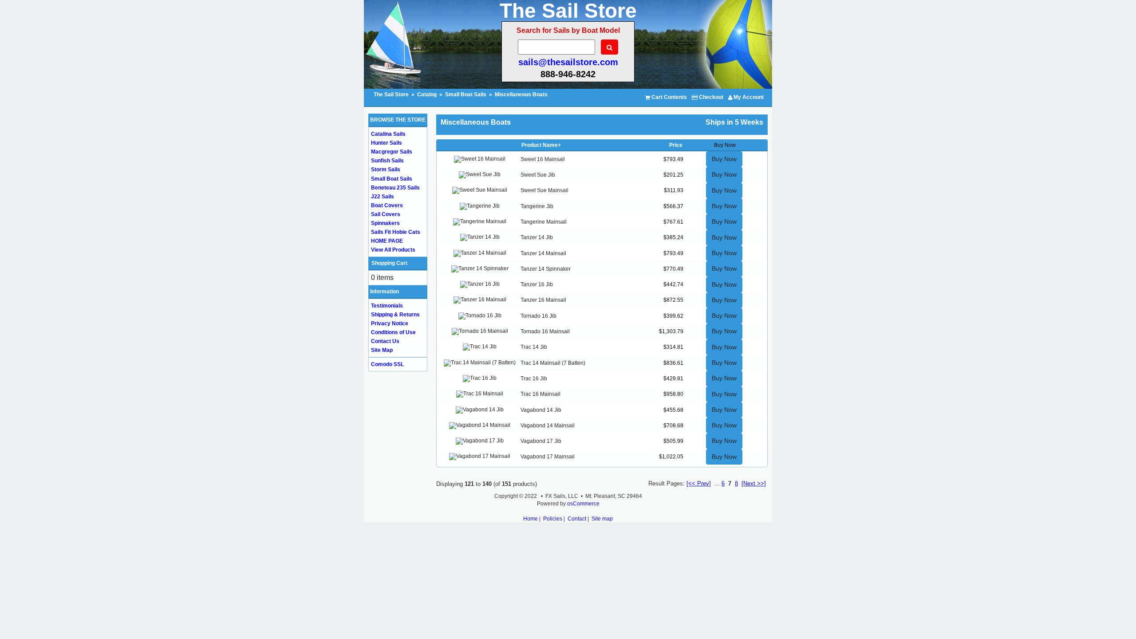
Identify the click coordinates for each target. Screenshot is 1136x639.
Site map (602, 519)
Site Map (382, 350)
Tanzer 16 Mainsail (543, 300)
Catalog (427, 94)
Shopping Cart (389, 263)
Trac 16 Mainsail (540, 394)
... (717, 483)
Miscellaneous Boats (521, 94)
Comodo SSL (387, 364)
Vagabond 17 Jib (541, 441)
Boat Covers (387, 205)
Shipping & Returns (395, 315)
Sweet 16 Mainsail (543, 159)
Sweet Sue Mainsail (544, 190)
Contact (577, 519)
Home (530, 519)
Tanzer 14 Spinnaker (546, 269)
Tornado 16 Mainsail (545, 331)
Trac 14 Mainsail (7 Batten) (553, 363)
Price (675, 145)
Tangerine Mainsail (544, 222)
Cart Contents (668, 97)
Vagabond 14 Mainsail (548, 425)
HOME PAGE (387, 241)
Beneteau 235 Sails (395, 188)
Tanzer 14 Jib (537, 237)
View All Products (393, 250)
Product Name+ (541, 145)
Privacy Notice (389, 323)
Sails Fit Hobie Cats (395, 232)
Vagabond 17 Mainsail (548, 457)
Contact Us (385, 341)
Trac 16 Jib (534, 378)
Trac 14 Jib (534, 347)
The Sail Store (392, 94)
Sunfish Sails (387, 161)
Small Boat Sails (465, 94)
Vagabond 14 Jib (541, 410)
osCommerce (583, 504)
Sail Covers (385, 214)
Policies (552, 519)
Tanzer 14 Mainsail (543, 253)
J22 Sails (382, 196)
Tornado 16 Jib (538, 316)
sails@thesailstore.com (568, 62)
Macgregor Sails (391, 152)
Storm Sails (385, 169)
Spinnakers (385, 223)
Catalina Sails (388, 134)
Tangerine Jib (537, 206)
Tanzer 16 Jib (537, 284)
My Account (748, 97)
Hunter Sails (386, 143)
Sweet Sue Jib (538, 175)
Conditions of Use (393, 332)
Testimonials (387, 306)
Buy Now (724, 158)
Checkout (710, 97)
